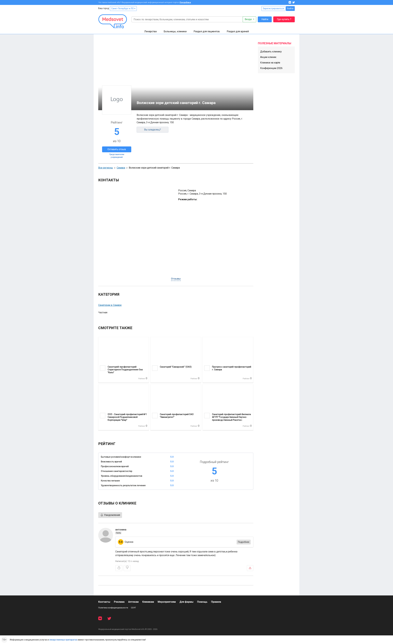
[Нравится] (118, 568)
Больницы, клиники (175, 31)
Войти (290, 8)
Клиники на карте (270, 62)
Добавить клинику (271, 51)
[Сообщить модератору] (250, 568)
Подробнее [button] (243, 542)
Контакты (104, 601)
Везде (248, 19)
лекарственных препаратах (63, 639)
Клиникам (148, 601)
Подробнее (185, 2)
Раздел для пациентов (207, 31)
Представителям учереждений (116, 155)
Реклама (119, 601)
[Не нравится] (127, 568)
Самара (121, 167)
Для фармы (186, 601)
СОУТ (133, 608)
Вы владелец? (152, 129)
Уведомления (111, 515)
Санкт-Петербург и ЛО (122, 8)
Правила (216, 601)
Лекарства (150, 31)
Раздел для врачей (238, 31)
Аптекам (133, 601)
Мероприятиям (167, 601)
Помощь (202, 601)
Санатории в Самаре (110, 305)
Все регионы (105, 167)
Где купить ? (284, 19)
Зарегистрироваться (273, 8)
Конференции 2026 (271, 68)
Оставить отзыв (116, 149)
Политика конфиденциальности (113, 608)
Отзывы (176, 278)
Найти (264, 19)
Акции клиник (268, 57)
